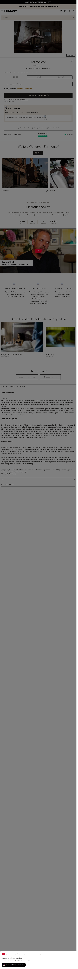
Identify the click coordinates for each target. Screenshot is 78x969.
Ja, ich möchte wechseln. (15, 965)
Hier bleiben (31, 965)
